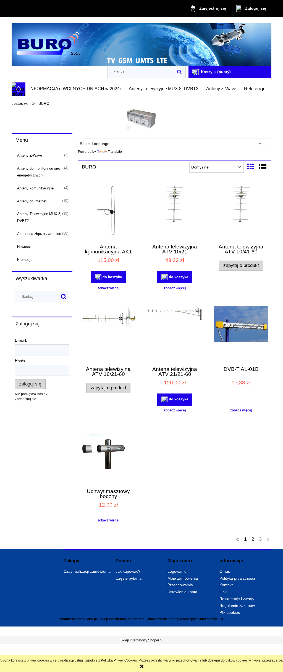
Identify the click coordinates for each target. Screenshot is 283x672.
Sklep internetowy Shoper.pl (141, 640)
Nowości (24, 247)
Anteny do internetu (32, 201)
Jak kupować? (128, 571)
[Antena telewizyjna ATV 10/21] (175, 211)
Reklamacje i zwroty (236, 599)
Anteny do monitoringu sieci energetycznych (39, 171)
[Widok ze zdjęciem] (250, 167)
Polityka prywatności (237, 578)
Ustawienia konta (182, 592)
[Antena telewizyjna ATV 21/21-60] (175, 334)
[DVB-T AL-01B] (241, 334)
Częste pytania (129, 578)
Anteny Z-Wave (29, 155)
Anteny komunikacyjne (35, 188)
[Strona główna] (141, 42)
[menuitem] (75, 88)
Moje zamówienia (182, 578)
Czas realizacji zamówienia (87, 571)
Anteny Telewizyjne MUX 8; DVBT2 (39, 217)
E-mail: (21, 340)
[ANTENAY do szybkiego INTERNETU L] (141, 119)
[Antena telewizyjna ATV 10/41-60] (241, 211)
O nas (224, 571)
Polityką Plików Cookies (119, 660)
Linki (223, 592)
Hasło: (20, 360)
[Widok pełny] (262, 167)
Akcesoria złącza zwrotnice (39, 234)
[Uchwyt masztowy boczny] (108, 456)
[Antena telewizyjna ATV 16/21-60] (108, 334)
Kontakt (226, 585)
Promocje (24, 260)
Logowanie (177, 571)
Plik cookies (229, 613)
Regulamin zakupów (237, 606)
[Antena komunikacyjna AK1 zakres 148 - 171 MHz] (108, 211)
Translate (115, 152)
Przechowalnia (180, 585)
